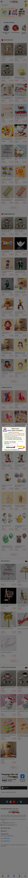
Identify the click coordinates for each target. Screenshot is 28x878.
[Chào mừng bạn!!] (14, 439)
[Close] (26, 426)
